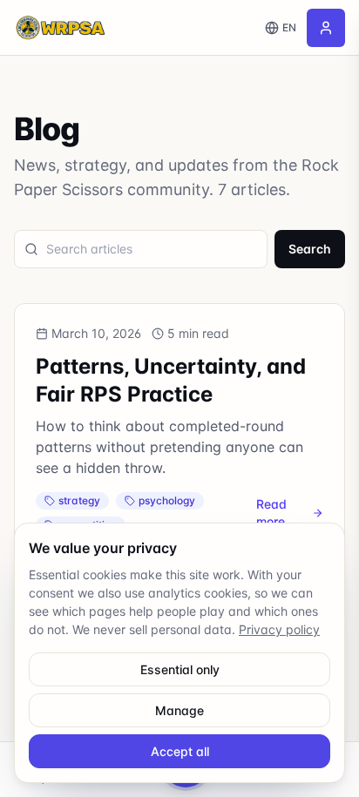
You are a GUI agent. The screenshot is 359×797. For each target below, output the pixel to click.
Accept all (180, 751)
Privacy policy (279, 629)
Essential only (180, 669)
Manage (179, 710)
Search (309, 248)
